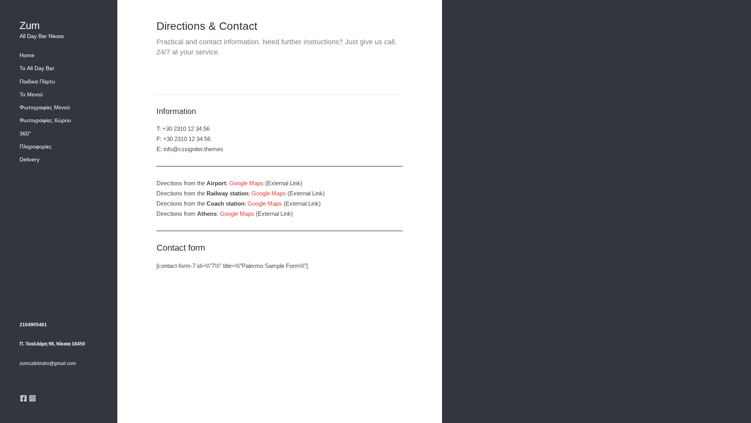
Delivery (30, 159)
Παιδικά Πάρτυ (37, 81)
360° (25, 133)
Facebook (23, 398)
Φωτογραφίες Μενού (45, 107)
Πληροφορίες (36, 146)
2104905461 (33, 324)
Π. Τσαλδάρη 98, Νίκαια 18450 (52, 344)
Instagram (32, 398)
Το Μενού (31, 94)
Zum (30, 25)
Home (27, 55)
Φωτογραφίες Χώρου (45, 120)
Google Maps (246, 183)
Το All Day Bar (37, 68)
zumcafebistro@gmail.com (48, 363)
